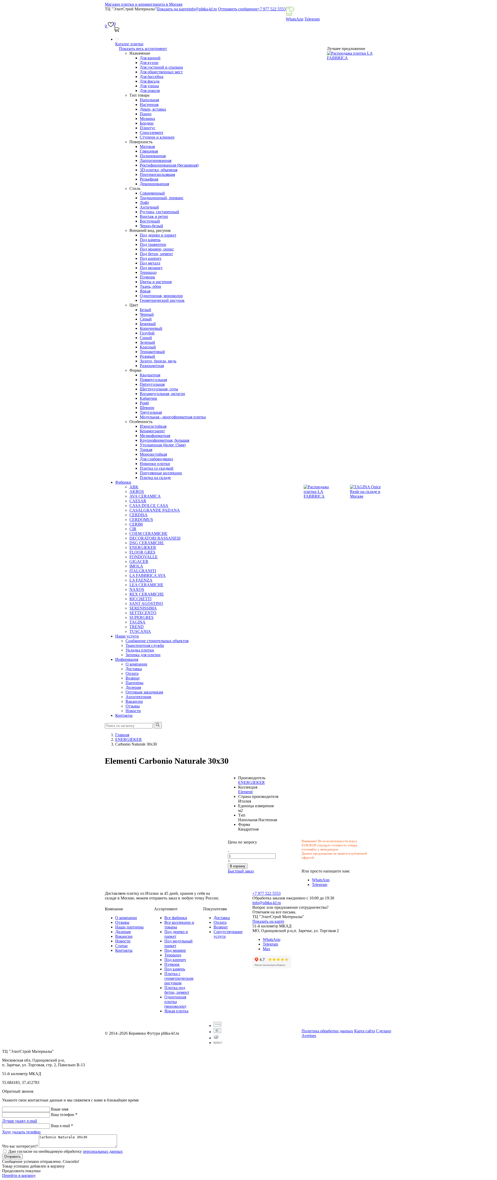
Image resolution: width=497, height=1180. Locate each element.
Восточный (150, 221)
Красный (148, 347)
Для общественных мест (161, 72)
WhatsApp (294, 19)
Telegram (312, 19)
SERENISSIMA (143, 608)
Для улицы (149, 86)
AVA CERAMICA (145, 496)
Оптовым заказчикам (144, 692)
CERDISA (138, 515)
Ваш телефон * (64, 1114)
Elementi (245, 792)
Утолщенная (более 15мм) (163, 445)
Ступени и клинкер (157, 137)
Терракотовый (152, 351)
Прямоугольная (153, 379)
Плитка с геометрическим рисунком (178, 978)
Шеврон (147, 407)
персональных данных (103, 1151)
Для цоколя (150, 90)
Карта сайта (364, 1031)
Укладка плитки (140, 650)
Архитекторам (138, 697)
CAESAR (137, 501)
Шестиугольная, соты (159, 389)
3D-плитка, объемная (158, 170)
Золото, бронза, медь (158, 361)
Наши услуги (127, 636)
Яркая (145, 291)
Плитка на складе (155, 477)
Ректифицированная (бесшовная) (169, 165)
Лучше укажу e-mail (19, 1121)
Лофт (144, 202)
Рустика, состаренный (159, 212)
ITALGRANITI (142, 571)
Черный (147, 314)
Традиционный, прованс (162, 198)
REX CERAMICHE (146, 594)
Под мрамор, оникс (157, 249)
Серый (146, 319)
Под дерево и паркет (158, 235)
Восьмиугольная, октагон (162, 393)
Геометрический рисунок (162, 300)
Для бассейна (151, 76)
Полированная (153, 156)
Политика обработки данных (327, 1031)
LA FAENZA (140, 580)
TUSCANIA (140, 631)
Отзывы (133, 706)
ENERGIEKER (142, 547)
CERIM (136, 524)
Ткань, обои (150, 286)
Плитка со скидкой (156, 468)
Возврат (133, 678)
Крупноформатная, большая (164, 440)
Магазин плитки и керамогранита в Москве (143, 4)
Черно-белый (151, 226)
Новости (133, 711)
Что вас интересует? (20, 1146)
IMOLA (136, 566)
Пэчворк (147, 277)
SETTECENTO (142, 613)
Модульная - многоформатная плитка (173, 417)
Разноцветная (152, 365)
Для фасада (149, 81)
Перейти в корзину (19, 1175)
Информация (126, 659)
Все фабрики (175, 918)
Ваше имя (59, 1109)
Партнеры (134, 683)
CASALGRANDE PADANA (154, 510)
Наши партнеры (129, 927)
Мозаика (147, 118)
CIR (132, 529)
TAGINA (137, 622)
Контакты (124, 715)
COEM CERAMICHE (148, 533)
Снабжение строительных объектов (157, 641)
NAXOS (136, 589)
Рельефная (149, 179)
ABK (133, 487)
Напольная (149, 100)
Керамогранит (152, 431)
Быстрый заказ (241, 871)
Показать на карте (172, 9)
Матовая (147, 146)
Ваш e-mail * (62, 1126)
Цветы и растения (156, 282)
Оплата (132, 673)
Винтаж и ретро (154, 216)
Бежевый (148, 323)
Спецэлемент (151, 132)
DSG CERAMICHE (146, 543)
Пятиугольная (152, 384)
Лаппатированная (155, 160)
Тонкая (146, 449)
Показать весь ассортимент (143, 48)
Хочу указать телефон (21, 1132)
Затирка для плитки (143, 655)
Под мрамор (175, 950)
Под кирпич (150, 258)
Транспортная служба (145, 645)
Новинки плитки (155, 463)
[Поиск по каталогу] (158, 725)
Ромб (144, 403)
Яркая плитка (176, 1011)
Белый (145, 309)
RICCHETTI (140, 599)
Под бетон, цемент (156, 254)
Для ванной (150, 58)
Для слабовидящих (156, 459)
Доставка (134, 669)
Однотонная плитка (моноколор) (175, 1002)
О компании (136, 664)
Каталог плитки (129, 44)
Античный (149, 207)
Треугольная (151, 412)
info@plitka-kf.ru (202, 9)
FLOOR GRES (142, 552)
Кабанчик (148, 398)
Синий (146, 337)
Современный (152, 193)
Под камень (150, 240)
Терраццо (148, 272)
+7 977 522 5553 (272, 9)
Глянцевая (149, 151)
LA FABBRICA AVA (147, 575)
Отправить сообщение (238, 9)
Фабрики (123, 482)
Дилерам (133, 687)
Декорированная (154, 184)
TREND (136, 627)
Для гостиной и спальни (161, 67)
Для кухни (149, 62)
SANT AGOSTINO (146, 603)
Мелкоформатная (155, 435)
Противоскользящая (157, 174)
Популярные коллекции (161, 473)
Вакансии (134, 701)
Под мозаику (151, 268)
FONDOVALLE (143, 557)
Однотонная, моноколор (161, 296)
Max (266, 949)
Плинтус (147, 128)
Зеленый (147, 342)
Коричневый (151, 328)
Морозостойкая (153, 454)
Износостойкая (153, 426)
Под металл (150, 263)
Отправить (12, 1156)
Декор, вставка (153, 109)
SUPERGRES (141, 617)
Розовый (147, 356)
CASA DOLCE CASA (148, 505)
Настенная (149, 104)
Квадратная (150, 375)
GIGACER (138, 561)
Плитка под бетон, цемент (176, 990)
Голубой (147, 333)
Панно (145, 114)
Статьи (121, 945)
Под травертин (153, 244)
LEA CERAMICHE (146, 585)
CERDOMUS (141, 519)
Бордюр (147, 123)
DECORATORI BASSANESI (154, 538)
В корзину (237, 866)
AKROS (136, 491)
